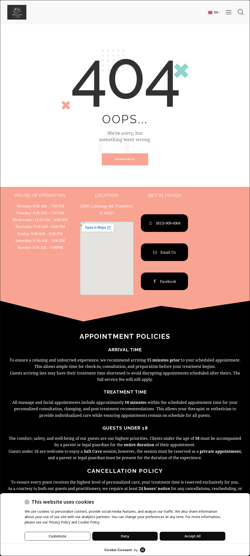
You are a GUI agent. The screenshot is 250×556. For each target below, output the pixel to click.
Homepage (125, 159)
